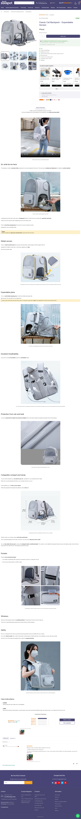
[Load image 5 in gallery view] (5, 65)
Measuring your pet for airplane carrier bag (26, 801)
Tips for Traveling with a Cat (27, 798)
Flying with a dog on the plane (40, 795)
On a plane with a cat (39, 803)
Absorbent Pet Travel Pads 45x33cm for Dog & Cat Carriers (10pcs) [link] (45, 79)
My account (57, 794)
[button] (79, 3)
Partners (56, 810)
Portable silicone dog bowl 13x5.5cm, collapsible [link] (67, 79)
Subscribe (28, 782)
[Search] (32, 2)
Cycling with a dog (38, 800)
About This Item (40, 107)
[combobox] (24, 2)
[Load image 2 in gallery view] (14, 56)
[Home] (1, 11)
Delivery (56, 799)
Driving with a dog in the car (40, 798)
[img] (29, 746)
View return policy (45, 96)
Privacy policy (58, 803)
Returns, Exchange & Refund (61, 801)
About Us (57, 797)
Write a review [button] (67, 719)
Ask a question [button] (67, 723)
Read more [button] (29, 752)
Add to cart (63, 36)
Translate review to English (9, 765)
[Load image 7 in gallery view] (23, 65)
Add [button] (45, 85)
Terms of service (58, 806)
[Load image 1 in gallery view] (5, 56)
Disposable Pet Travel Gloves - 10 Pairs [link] (56, 79)
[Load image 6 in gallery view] (14, 65)
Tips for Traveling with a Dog (26, 795)
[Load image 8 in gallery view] (32, 65)
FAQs (56, 808)
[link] (45, 72)
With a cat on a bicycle (39, 807)
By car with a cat (38, 805)
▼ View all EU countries (51, 44)
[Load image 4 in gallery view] (32, 56)
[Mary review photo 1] (30, 757)
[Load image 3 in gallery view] (23, 56)
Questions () (12, 738)
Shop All (36, 809)
